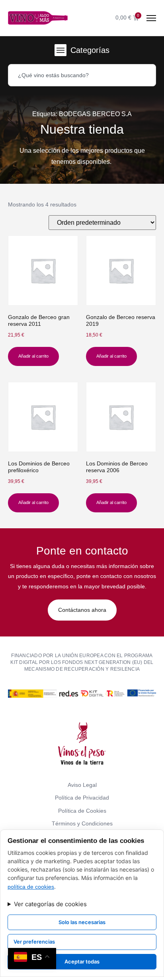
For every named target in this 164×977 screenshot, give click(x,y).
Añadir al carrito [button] (33, 356)
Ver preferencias (34, 941)
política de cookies (31, 887)
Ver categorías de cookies (50, 904)
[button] (60, 50)
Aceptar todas (82, 961)
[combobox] (82, 75)
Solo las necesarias (82, 922)
